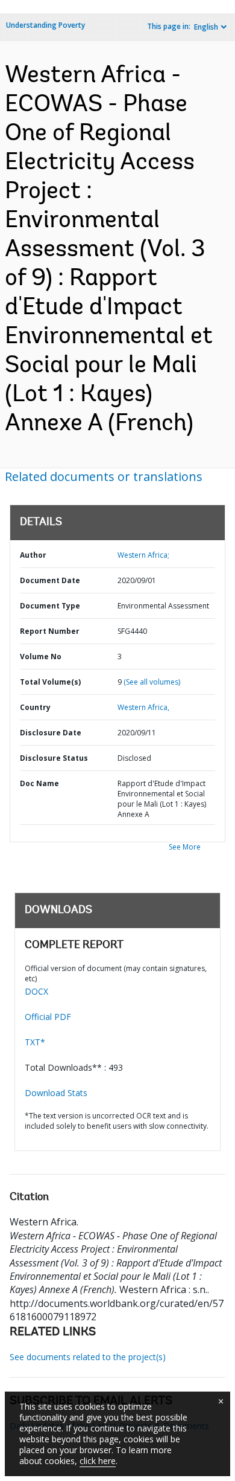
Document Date (50, 580)
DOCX (36, 991)
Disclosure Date (50, 733)
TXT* (35, 1042)
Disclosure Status (54, 758)
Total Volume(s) (50, 682)
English (206, 27)
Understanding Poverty (45, 25)
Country (35, 707)
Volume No (40, 656)
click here (98, 1460)
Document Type (50, 606)
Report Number (50, 631)
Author (33, 555)
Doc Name (39, 783)
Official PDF (48, 1016)
